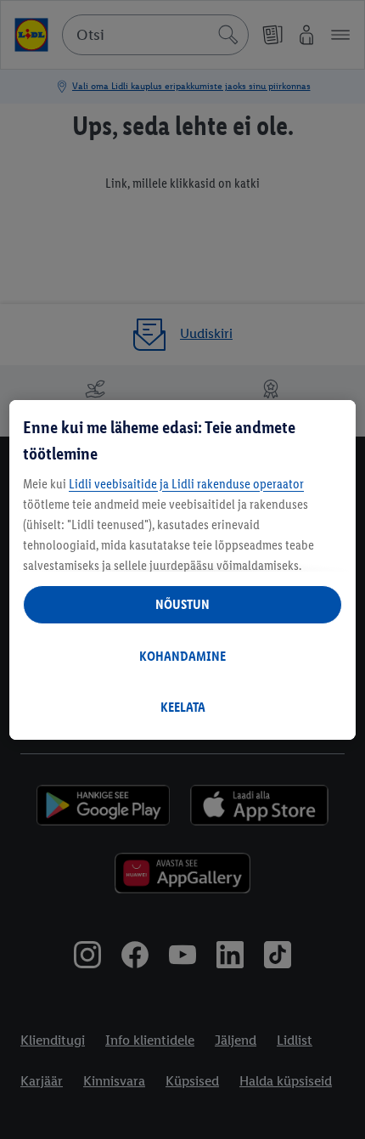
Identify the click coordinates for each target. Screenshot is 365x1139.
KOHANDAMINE (182, 656)
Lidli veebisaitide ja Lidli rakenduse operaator (186, 484)
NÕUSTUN (182, 604)
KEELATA (182, 707)
